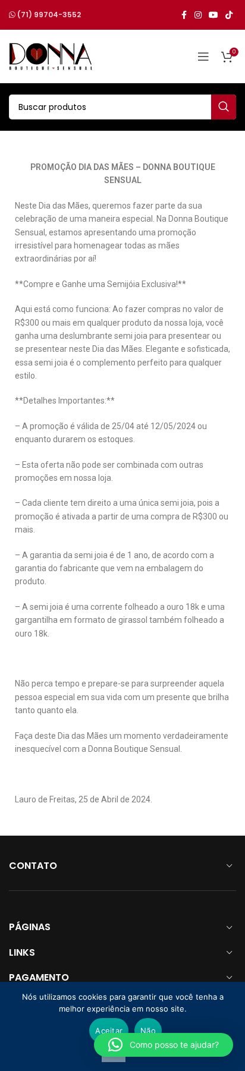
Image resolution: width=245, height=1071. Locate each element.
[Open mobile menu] (203, 56)
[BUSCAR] (223, 106)
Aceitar (108, 1030)
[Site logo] (50, 56)
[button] (163, 1045)
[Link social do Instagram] (198, 15)
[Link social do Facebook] (184, 15)
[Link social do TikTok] (229, 15)
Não (148, 1030)
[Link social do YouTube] (213, 15)
